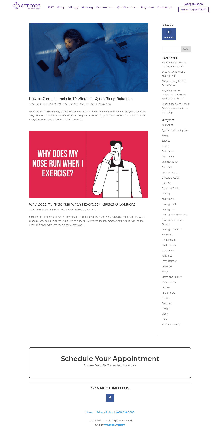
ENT (51, 7)
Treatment (167, 303)
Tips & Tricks (105, 104)
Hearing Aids (168, 198)
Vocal (164, 319)
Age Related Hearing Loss (175, 130)
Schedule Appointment (193, 9)
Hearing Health (169, 204)
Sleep (61, 7)
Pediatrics (167, 255)
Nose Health (79, 209)
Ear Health (167, 167)
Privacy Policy (104, 412)
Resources (103, 7)
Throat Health (169, 282)
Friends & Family (171, 188)
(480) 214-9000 (193, 4)
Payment (147, 7)
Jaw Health (167, 234)
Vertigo (165, 308)
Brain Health (168, 151)
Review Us (164, 7)
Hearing (87, 7)
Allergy (73, 7)
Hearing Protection (171, 229)
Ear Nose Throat (170, 172)
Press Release (169, 261)
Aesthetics (167, 124)
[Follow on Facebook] (110, 398)
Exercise (68, 104)
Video (165, 313)
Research (91, 209)
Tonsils (165, 298)
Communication (170, 161)
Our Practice (126, 7)
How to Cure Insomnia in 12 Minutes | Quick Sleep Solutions (80, 98)
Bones (165, 146)
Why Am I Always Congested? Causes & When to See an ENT (173, 94)
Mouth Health (169, 245)
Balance (166, 140)
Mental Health (169, 239)
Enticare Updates (40, 104)
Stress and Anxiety (89, 104)
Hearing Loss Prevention (174, 214)
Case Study (168, 156)
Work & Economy (171, 324)
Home (89, 412)
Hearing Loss (168, 209)
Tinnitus (166, 287)
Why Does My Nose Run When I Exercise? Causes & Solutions (82, 204)
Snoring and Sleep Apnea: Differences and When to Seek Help (176, 107)
